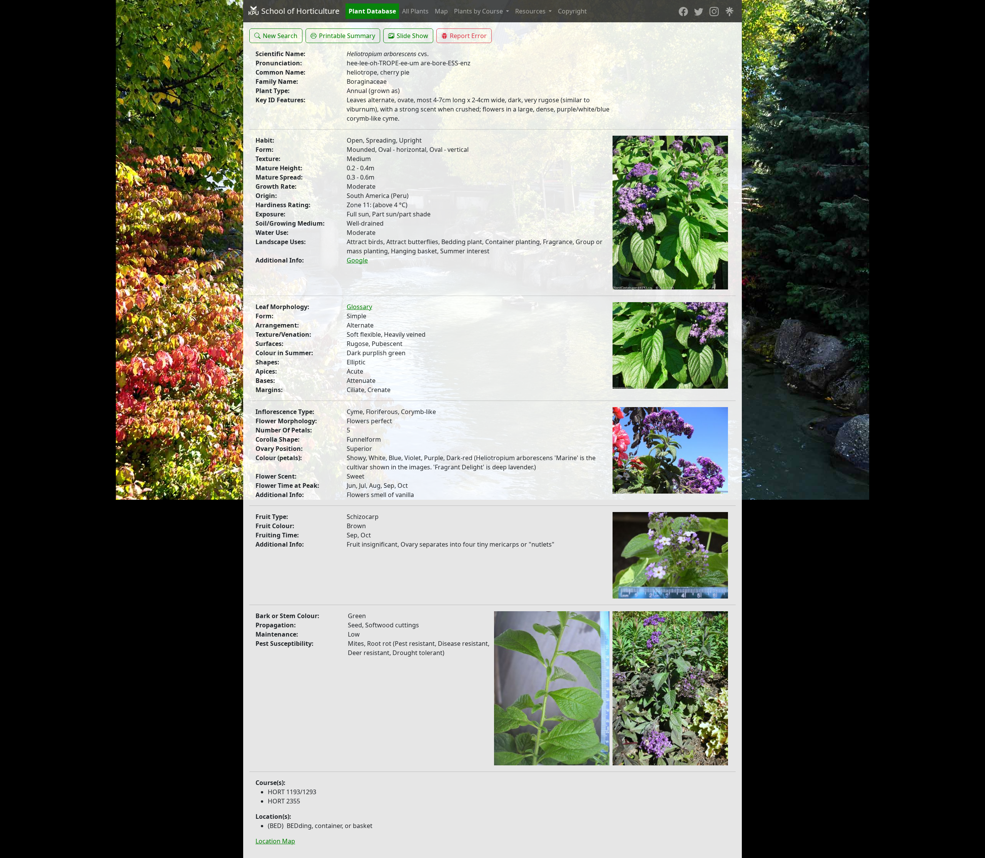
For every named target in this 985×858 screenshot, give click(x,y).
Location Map (275, 841)
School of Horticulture (299, 11)
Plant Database (372, 11)
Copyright (572, 11)
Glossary (359, 307)
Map (441, 11)
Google (357, 260)
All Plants (415, 11)
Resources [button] (531, 11)
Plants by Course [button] (479, 11)
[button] (275, 35)
